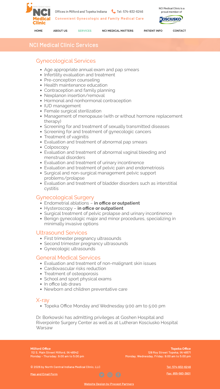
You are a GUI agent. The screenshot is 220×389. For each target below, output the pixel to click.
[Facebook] (118, 374)
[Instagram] (110, 374)
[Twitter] (101, 374)
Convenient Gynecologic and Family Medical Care (99, 18)
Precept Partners (122, 384)
